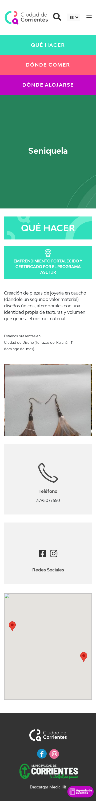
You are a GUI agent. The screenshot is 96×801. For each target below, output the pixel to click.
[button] (12, 626)
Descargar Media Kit (48, 787)
